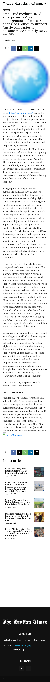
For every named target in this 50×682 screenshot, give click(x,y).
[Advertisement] (25, 575)
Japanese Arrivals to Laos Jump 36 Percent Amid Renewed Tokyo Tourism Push (18, 516)
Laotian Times (10, 40)
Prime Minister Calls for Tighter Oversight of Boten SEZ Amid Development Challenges (18, 532)
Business (6, 10)
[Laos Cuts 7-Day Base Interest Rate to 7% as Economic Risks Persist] (39, 472)
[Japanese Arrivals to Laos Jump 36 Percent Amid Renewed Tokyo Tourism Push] (39, 517)
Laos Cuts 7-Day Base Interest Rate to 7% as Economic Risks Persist (17, 470)
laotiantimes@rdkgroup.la (22, 645)
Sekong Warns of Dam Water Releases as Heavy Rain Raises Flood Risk (17, 501)
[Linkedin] (30, 48)
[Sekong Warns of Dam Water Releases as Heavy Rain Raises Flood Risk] (39, 503)
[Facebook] (13, 48)
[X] (19, 48)
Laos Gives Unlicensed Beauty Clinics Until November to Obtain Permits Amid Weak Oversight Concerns (16, 486)
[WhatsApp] (25, 48)
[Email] (36, 48)
